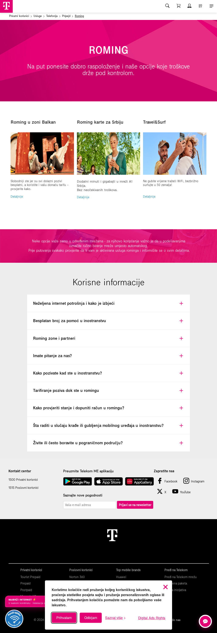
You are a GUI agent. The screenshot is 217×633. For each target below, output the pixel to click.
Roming (79, 16)
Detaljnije (17, 196)
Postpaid (26, 590)
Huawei (121, 577)
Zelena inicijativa (175, 590)
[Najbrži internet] (14, 619)
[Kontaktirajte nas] (205, 621)
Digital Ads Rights (151, 618)
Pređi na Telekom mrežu (180, 577)
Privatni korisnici (19, 16)
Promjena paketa (175, 583)
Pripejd (66, 16)
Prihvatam (64, 617)
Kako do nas (172, 620)
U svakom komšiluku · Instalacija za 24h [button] (32, 601)
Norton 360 (77, 577)
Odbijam (90, 617)
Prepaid (25, 583)
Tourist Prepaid (30, 577)
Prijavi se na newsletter (135, 505)
